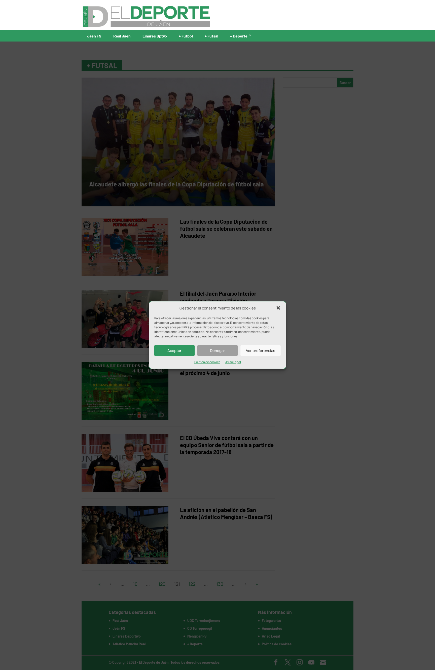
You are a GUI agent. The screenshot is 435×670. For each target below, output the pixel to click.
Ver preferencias (260, 350)
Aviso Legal (233, 362)
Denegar (217, 350)
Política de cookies (207, 362)
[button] (278, 307)
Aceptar (174, 350)
